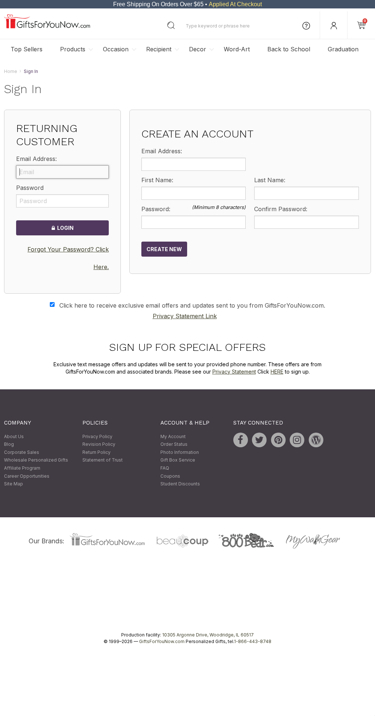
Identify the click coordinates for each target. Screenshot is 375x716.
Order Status (174, 444)
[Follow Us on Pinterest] (278, 440)
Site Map (13, 484)
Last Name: (269, 180)
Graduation (343, 49)
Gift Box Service (177, 460)
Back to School (288, 49)
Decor (197, 49)
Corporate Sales (21, 452)
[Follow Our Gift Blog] (316, 440)
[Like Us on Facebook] (240, 440)
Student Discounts (180, 484)
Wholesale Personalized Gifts (36, 460)
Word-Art (237, 49)
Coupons (170, 476)
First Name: (157, 180)
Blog (9, 444)
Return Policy (96, 452)
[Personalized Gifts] (47, 26)
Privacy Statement (234, 371)
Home (10, 71)
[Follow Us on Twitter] (259, 440)
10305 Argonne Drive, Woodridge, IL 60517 (208, 635)
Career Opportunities (26, 476)
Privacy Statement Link (185, 316)
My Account (173, 436)
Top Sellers (26, 49)
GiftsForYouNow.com (162, 641)
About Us (14, 436)
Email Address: (36, 159)
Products (72, 49)
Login (64, 228)
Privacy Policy (97, 436)
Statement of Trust (102, 460)
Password (30, 188)
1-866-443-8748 (252, 641)
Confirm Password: (280, 209)
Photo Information (179, 452)
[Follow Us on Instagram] (297, 440)
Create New (164, 249)
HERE (277, 371)
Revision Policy (98, 444)
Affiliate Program (22, 468)
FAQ (164, 468)
